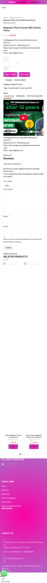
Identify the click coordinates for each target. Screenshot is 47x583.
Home (5, 18)
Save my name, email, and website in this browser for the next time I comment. (22, 240)
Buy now (24, 74)
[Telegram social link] (20, 93)
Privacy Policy (7, 502)
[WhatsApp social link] (18, 93)
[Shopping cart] (45, 8)
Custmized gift (13, 88)
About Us (5, 490)
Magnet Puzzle (15, 18)
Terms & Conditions (9, 498)
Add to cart (10, 74)
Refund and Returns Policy (11, 506)
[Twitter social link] (13, 93)
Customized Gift (26, 88)
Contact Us (6, 494)
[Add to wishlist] (20, 265)
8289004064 (34, 2)
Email (6, 226)
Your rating (8, 181)
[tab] (9, 96)
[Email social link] (15, 93)
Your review (8, 189)
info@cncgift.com (16, 558)
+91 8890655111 (22, 2)
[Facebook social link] (10, 93)
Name (6, 216)
